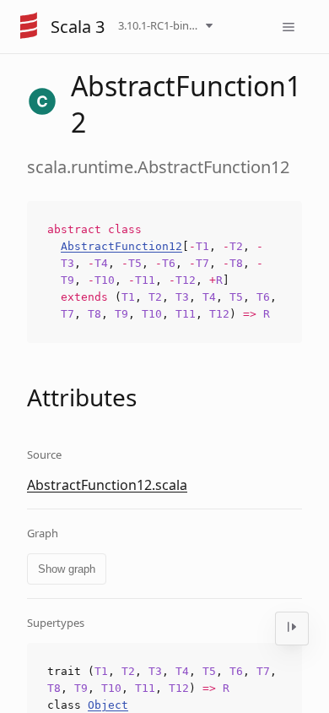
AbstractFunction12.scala (107, 485)
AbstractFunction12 (121, 246)
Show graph (66, 569)
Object (108, 705)
